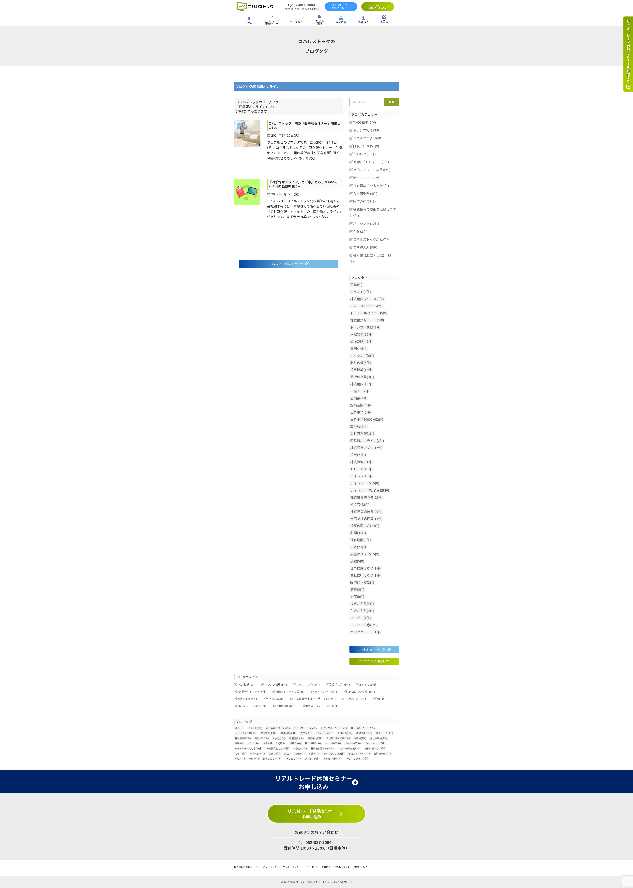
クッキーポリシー (292, 867)
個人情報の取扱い (243, 867)
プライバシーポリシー (267, 867)
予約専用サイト (342, 867)
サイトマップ (311, 867)
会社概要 (326, 867)
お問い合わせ (360, 867)
